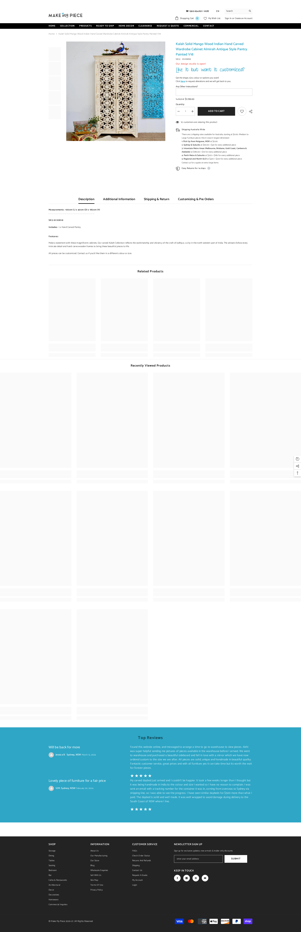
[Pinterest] (195, 878)
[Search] (238, 11)
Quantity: (180, 104)
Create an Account (243, 18)
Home (52, 34)
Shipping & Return (156, 199)
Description (86, 199)
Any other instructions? (187, 86)
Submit (235, 859)
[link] (72, 349)
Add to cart (216, 111)
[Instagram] (186, 878)
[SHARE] (249, 111)
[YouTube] (205, 878)
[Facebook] (177, 878)
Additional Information (119, 199)
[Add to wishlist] (242, 111)
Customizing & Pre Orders (196, 199)
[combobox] (236, 11)
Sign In (228, 18)
